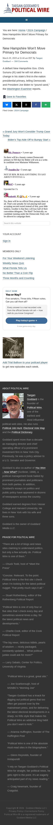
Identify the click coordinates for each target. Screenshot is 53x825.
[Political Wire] (26, 8)
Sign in (6, 240)
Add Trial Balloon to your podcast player (25, 362)
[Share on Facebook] (36, 104)
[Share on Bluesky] (7, 104)
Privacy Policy (16, 811)
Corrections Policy (34, 811)
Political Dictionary (22, 432)
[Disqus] (26, 183)
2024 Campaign (21, 110)
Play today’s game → (26, 320)
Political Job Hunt (12, 428)
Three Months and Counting (18, 278)
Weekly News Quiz (13, 263)
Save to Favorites (16, 96)
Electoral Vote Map (34, 428)
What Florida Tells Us (15, 268)
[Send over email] (46, 104)
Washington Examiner (19, 88)
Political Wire (34, 407)
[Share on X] (16, 104)
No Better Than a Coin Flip (18, 273)
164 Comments (21, 61)
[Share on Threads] (26, 104)
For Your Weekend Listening (19, 258)
